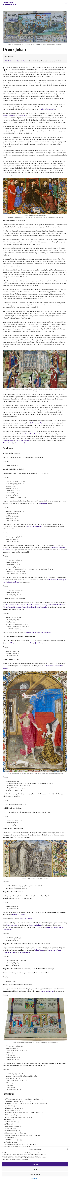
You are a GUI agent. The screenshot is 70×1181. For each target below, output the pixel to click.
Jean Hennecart (40, 643)
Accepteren (35, 1164)
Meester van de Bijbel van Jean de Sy (18, 605)
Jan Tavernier (42, 607)
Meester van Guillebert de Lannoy (33, 434)
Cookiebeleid (34, 1178)
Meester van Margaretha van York (21, 643)
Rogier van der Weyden (37, 423)
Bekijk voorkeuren (35, 1174)
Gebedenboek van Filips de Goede (15, 61)
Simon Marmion (8, 441)
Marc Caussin (61, 605)
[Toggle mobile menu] (66, 4)
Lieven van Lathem (22, 441)
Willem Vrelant (8, 443)
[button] (67, 1149)
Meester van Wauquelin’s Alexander (25, 607)
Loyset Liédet (43, 503)
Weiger (35, 1169)
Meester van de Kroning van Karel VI (43, 605)
